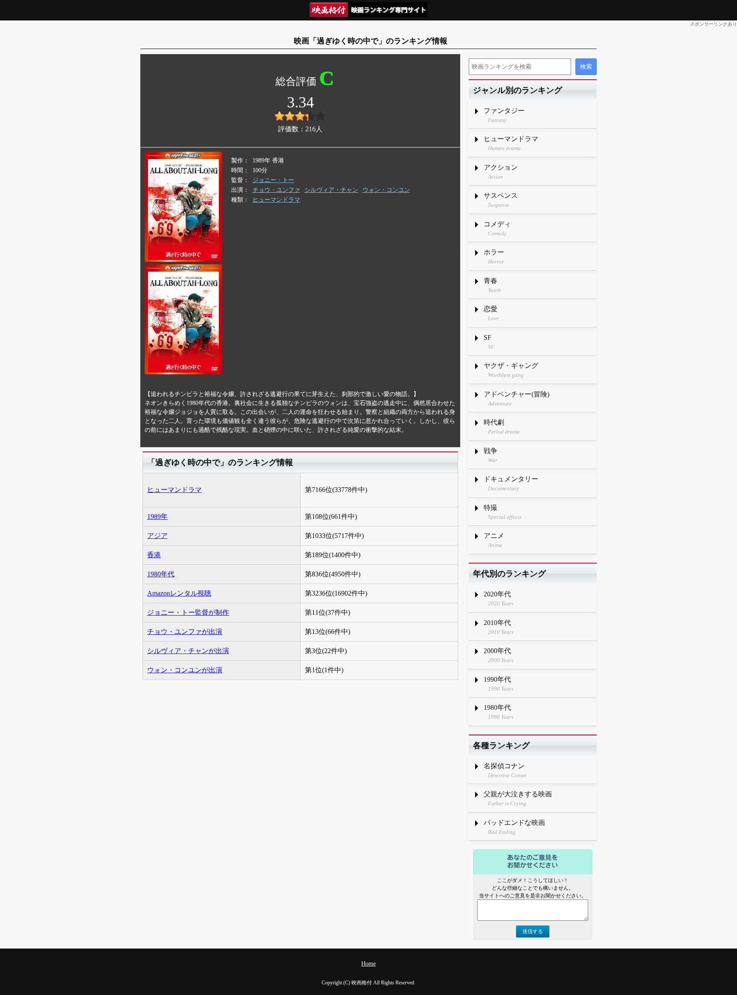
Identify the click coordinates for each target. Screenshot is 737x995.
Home (368, 963)
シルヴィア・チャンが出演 (188, 650)
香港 (154, 554)
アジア (157, 535)
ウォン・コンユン (386, 190)
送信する (532, 931)
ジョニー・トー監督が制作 (188, 612)
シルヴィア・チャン (331, 190)
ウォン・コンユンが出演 (184, 670)
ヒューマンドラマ (276, 200)
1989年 (157, 516)
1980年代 (160, 574)
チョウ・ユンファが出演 (184, 631)
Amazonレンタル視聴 (179, 593)
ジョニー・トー (273, 180)
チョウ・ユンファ (276, 190)
